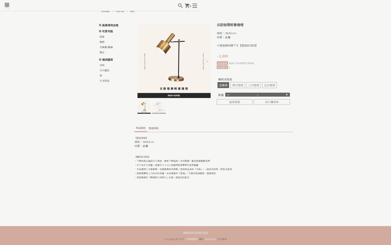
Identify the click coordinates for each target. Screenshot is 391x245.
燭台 (102, 52)
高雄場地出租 (110, 25)
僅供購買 (107, 60)
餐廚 (102, 42)
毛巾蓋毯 (104, 70)
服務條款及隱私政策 (195, 233)
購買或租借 (225, 79)
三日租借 (253, 85)
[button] (207, 61)
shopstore (210, 239)
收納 (102, 65)
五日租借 (269, 85)
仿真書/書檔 (106, 47)
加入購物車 (272, 102)
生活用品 (104, 80)
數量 (221, 95)
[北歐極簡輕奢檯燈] (174, 61)
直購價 (223, 85)
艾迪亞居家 (191, 239)
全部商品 (105, 11)
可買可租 (119, 11)
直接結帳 (234, 102)
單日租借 (237, 85)
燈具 (132, 11)
